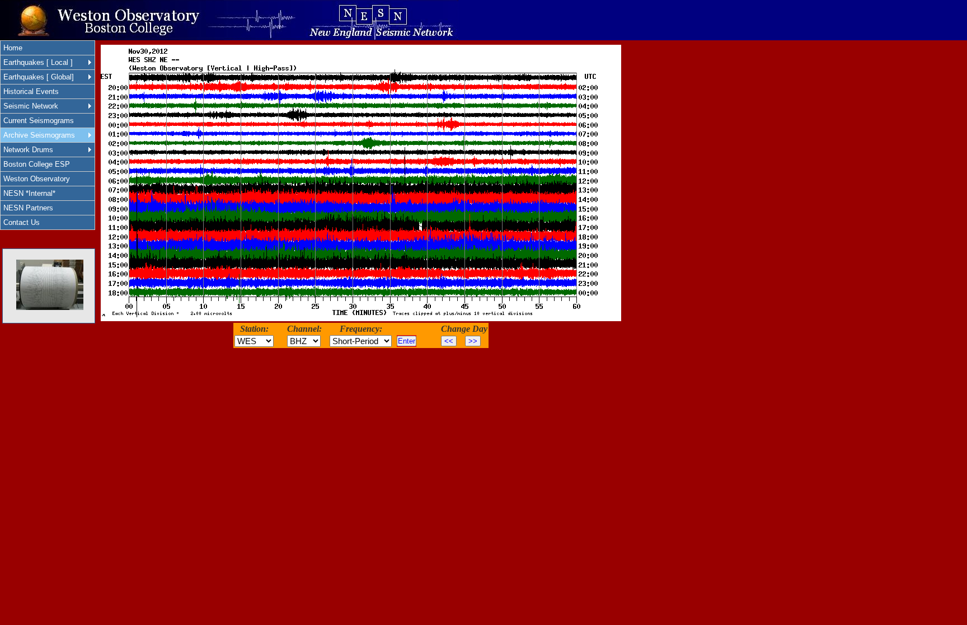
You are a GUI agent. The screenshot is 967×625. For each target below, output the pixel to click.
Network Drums (28, 149)
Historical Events (31, 91)
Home (12, 48)
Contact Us (21, 222)
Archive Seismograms (39, 135)
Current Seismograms (38, 120)
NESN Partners (28, 208)
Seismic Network (30, 106)
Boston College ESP (36, 164)
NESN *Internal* (29, 193)
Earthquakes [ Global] (38, 77)
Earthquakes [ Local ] (38, 62)
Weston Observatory (36, 179)
